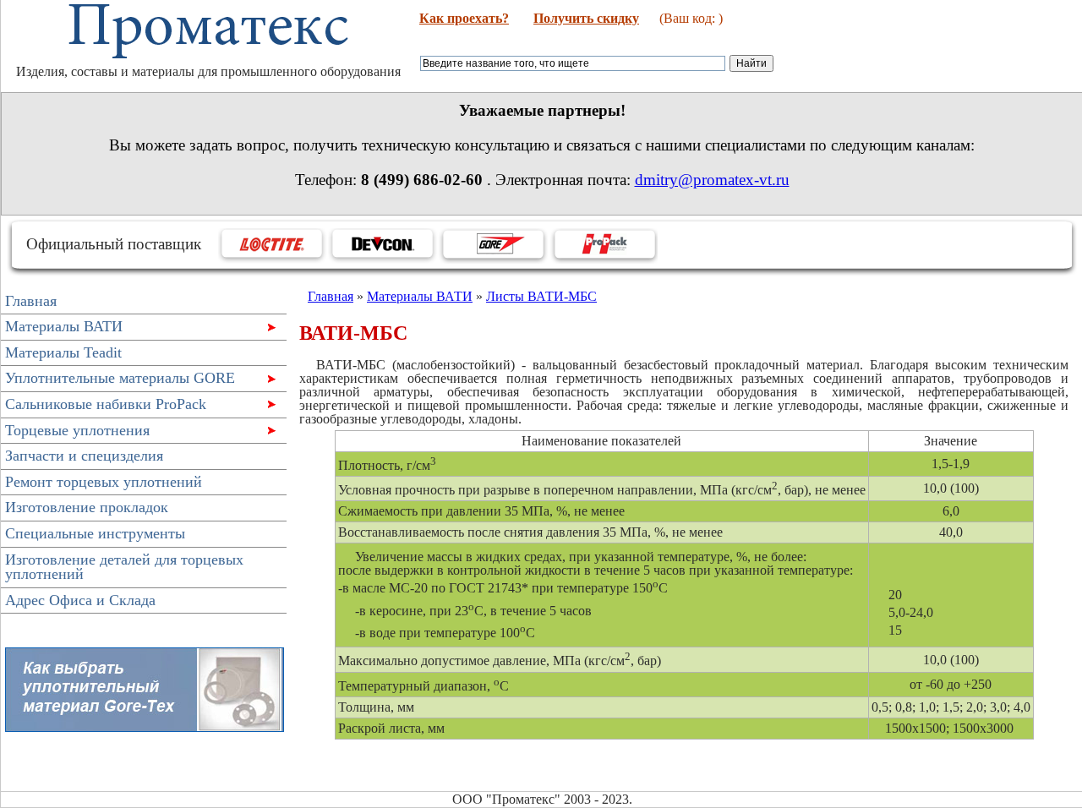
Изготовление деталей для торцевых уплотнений (124, 567)
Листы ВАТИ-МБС (541, 296)
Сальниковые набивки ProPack (103, 406)
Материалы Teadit (63, 352)
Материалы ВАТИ (62, 328)
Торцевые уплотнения (75, 432)
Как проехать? (464, 18)
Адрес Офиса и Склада (80, 600)
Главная (31, 300)
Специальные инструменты (95, 533)
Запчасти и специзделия (84, 455)
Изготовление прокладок (86, 507)
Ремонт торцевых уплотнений (103, 481)
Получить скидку (586, 18)
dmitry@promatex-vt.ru (712, 179)
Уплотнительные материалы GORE (118, 379)
